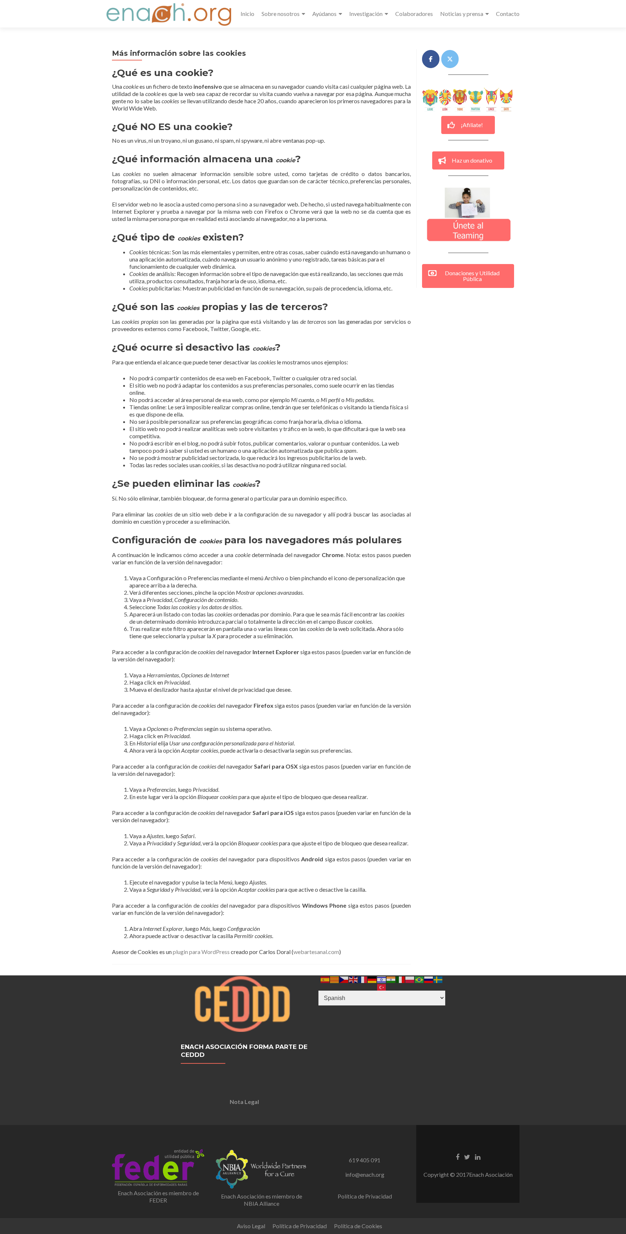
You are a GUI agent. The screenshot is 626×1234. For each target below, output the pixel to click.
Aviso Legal (251, 1225)
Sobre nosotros (281, 13)
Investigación (366, 13)
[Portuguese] (419, 978)
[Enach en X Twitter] (450, 59)
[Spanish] (325, 978)
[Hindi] (391, 978)
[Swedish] (438, 978)
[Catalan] (334, 978)
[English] (353, 978)
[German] (372, 978)
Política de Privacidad (365, 1196)
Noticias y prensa (461, 13)
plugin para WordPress (201, 951)
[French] (363, 978)
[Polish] (410, 978)
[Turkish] (382, 986)
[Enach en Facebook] (430, 59)
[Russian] (429, 978)
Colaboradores (414, 13)
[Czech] (344, 978)
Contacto (507, 13)
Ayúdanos (324, 13)
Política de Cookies (358, 1225)
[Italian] (400, 978)
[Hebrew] (382, 978)
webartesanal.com (316, 951)
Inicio (247, 13)
